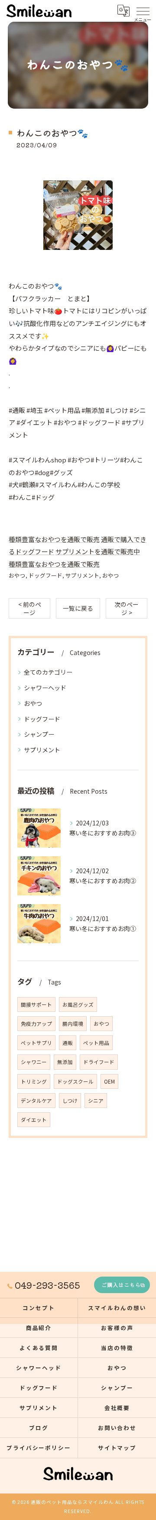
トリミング (34, 1081)
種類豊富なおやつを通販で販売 (54, 539)
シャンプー (39, 734)
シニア (96, 1100)
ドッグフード (45, 575)
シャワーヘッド (45, 687)
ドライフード (98, 1061)
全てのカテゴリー (48, 672)
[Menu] (143, 10)
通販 (67, 1042)
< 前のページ (29, 608)
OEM (109, 1081)
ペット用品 (96, 1042)
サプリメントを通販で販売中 (97, 551)
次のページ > (126, 608)
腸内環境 (72, 1023)
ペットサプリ (36, 1042)
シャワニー (34, 1061)
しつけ (70, 1100)
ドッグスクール (75, 1081)
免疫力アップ (36, 1023)
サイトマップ (117, 1448)
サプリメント (82, 575)
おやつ (17, 575)
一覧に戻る (78, 608)
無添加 (65, 1061)
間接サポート (36, 1004)
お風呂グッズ (78, 1004)
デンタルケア (36, 1100)
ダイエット (34, 1119)
